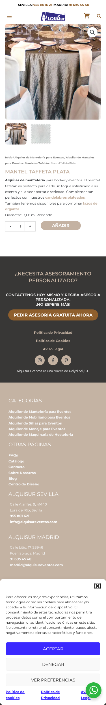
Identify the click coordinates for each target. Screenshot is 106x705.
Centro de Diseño (23, 484)
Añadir (61, 225)
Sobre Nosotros (22, 473)
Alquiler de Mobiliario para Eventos (39, 417)
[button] (97, 586)
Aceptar (53, 648)
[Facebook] (53, 360)
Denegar (53, 664)
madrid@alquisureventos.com (36, 565)
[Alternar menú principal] (9, 16)
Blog (12, 478)
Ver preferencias (53, 680)
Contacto (16, 467)
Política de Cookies (53, 341)
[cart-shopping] (87, 16)
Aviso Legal (53, 349)
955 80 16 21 (42, 5)
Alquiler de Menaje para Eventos (36, 429)
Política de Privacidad (53, 332)
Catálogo (16, 461)
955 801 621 (19, 516)
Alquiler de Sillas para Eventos (35, 423)
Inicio (8, 157)
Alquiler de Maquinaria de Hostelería (40, 434)
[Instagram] (40, 360)
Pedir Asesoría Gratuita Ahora (53, 315)
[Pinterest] (66, 360)
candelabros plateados (65, 197)
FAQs (13, 455)
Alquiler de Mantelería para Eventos (39, 157)
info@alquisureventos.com (33, 522)
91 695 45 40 (79, 5)
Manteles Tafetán (37, 163)
